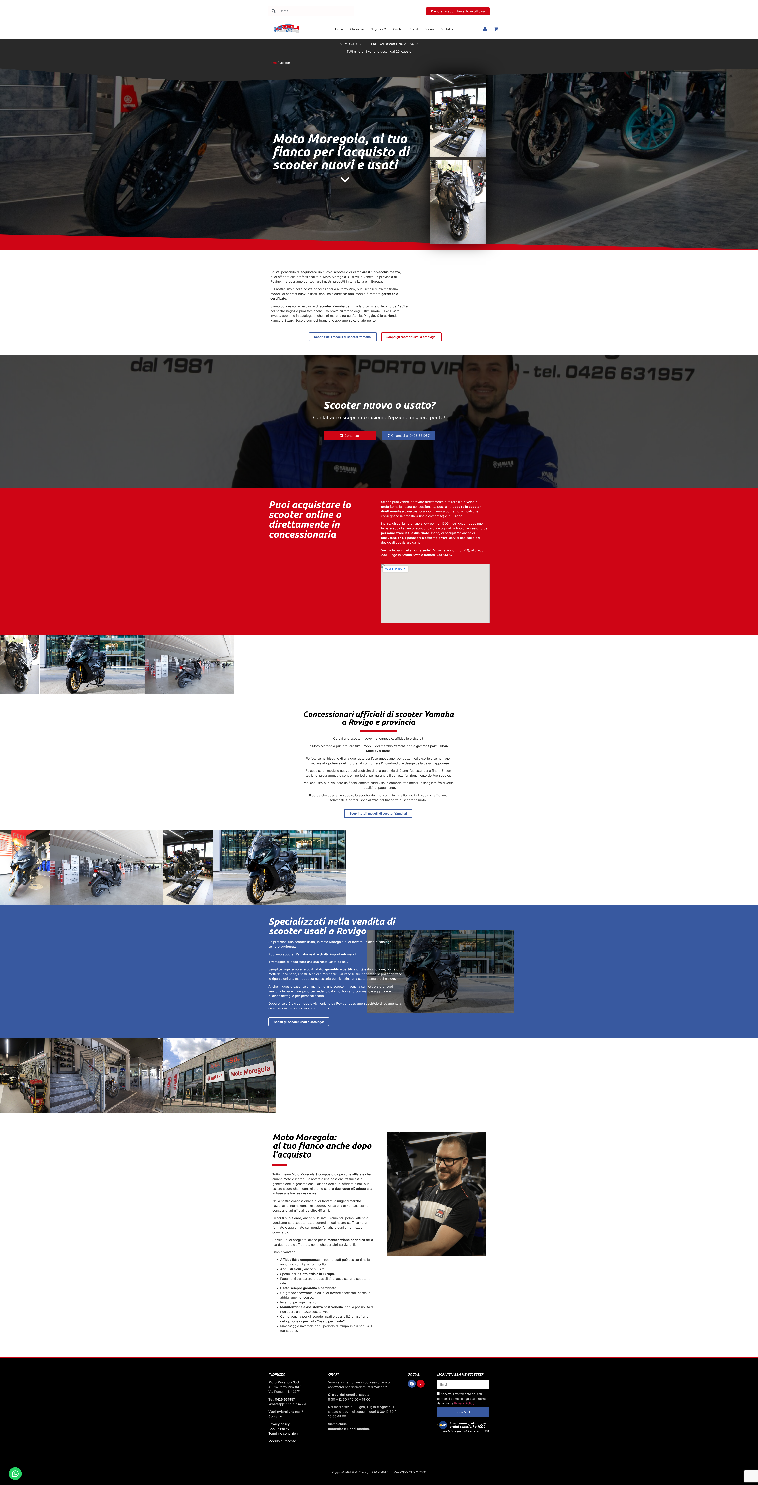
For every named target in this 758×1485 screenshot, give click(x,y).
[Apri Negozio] (385, 28)
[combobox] (311, 11)
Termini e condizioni (283, 1433)
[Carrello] (496, 28)
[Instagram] (421, 1384)
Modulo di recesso (282, 1441)
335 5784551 (296, 1404)
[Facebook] (412, 1384)
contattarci (336, 1387)
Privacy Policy (464, 1403)
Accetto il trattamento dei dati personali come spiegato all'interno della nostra (462, 1398)
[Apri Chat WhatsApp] (15, 1473)
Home (272, 63)
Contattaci (276, 1416)
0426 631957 (285, 1399)
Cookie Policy (278, 1429)
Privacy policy (279, 1424)
